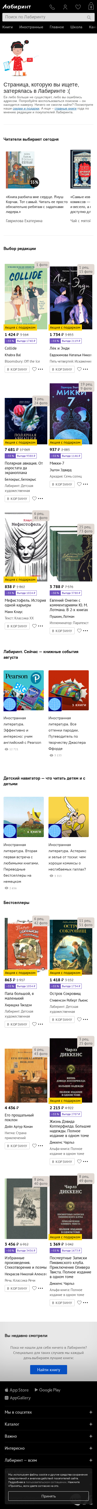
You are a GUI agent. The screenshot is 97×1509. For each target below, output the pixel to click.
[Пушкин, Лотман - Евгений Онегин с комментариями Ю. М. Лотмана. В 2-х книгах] (71, 580)
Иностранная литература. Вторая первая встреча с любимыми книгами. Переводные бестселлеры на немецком (21, 863)
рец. (84, 267)
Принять (48, 1496)
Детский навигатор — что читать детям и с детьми (44, 780)
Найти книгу (48, 1369)
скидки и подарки (26, 108)
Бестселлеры (16, 902)
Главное (57, 27)
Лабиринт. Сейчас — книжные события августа (41, 654)
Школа (76, 27)
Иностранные (31, 27)
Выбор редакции (20, 248)
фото (42, 264)
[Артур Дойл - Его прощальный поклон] (26, 1101)
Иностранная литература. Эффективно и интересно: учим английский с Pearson (22, 730)
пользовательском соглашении (46, 1482)
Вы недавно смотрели (26, 1335)
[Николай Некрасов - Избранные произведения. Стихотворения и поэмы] (26, 1238)
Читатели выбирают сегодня (31, 139)
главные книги (66, 108)
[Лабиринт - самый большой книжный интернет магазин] (23, 6)
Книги (7, 27)
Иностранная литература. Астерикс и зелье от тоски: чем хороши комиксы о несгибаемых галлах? (67, 856)
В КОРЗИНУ (17, 369)
